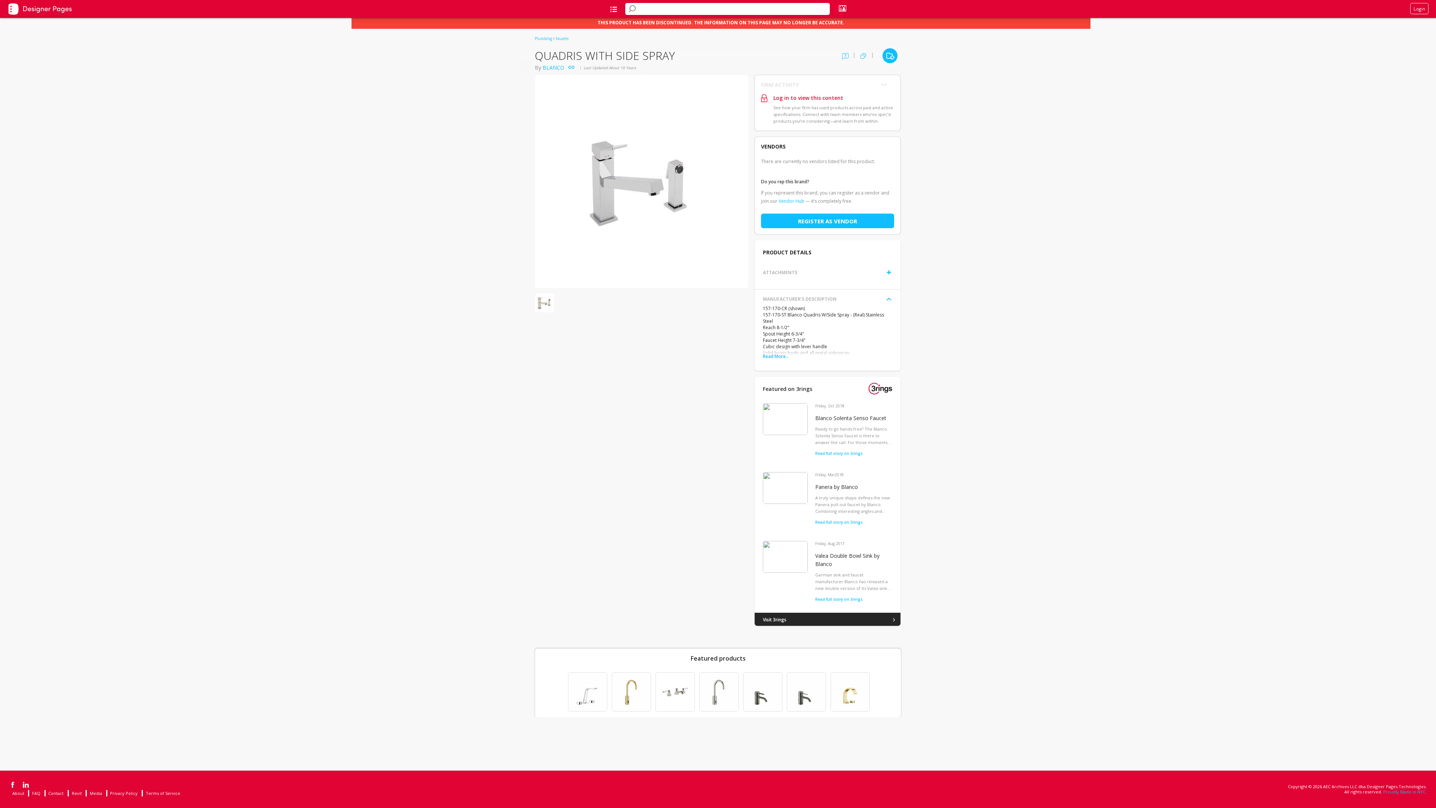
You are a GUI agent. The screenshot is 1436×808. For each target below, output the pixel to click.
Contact (56, 793)
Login (1419, 8)
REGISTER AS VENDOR (827, 221)
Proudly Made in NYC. (1405, 792)
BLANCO (553, 67)
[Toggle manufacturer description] (889, 299)
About (18, 793)
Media (96, 793)
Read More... (776, 356)
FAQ (36, 793)
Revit (77, 793)
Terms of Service (163, 793)
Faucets (562, 38)
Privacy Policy (124, 793)
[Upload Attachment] (889, 272)
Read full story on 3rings (839, 453)
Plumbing (543, 38)
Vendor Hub (791, 201)
